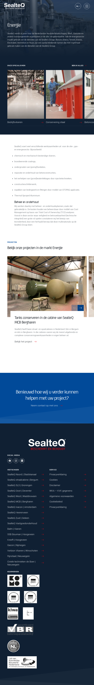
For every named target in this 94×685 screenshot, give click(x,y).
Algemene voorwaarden (61, 496)
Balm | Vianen (14, 528)
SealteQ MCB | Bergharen (20, 501)
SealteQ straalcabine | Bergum (22, 479)
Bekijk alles (77, 65)
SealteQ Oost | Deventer (19, 490)
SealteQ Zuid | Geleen (18, 518)
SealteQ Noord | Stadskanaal (21, 474)
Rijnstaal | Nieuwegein (18, 556)
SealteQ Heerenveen (17, 512)
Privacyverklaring (58, 474)
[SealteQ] (14, 6)
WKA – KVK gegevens (60, 490)
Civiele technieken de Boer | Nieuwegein (21, 563)
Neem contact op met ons (44, 405)
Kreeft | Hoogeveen (17, 539)
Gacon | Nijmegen (16, 545)
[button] (81, 308)
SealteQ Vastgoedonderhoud (22, 523)
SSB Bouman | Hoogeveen (20, 534)
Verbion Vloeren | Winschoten (22, 550)
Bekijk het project (23, 341)
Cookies (53, 479)
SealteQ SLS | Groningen (19, 485)
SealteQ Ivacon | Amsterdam (21, 507)
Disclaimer (54, 485)
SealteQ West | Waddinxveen (22, 496)
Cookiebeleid (56, 501)
